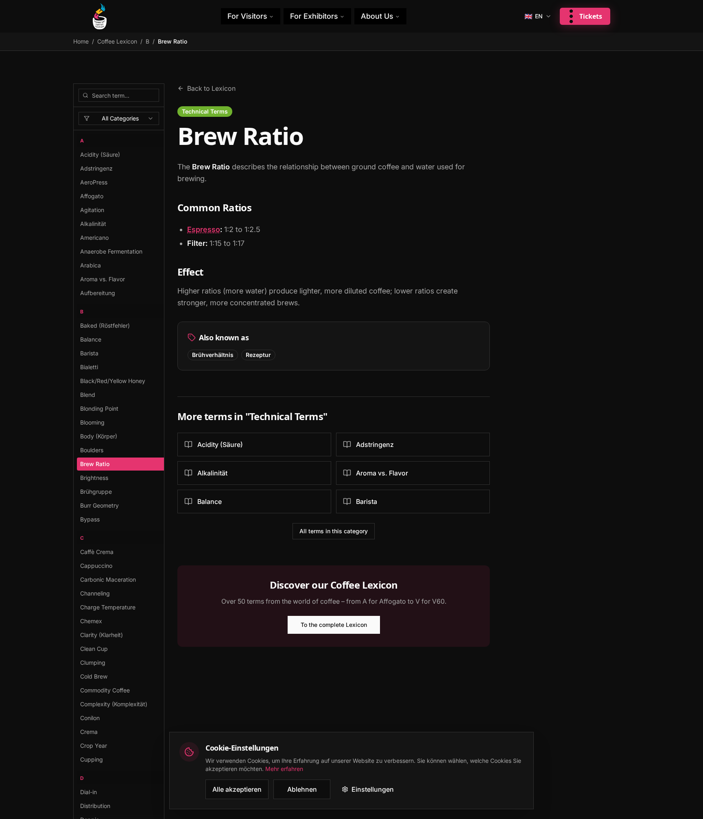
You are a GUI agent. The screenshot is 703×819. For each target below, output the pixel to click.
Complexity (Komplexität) (113, 704)
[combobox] (119, 118)
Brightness (94, 477)
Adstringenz (96, 168)
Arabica (90, 265)
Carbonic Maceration (108, 579)
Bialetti (89, 367)
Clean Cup (94, 648)
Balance (90, 339)
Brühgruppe (96, 491)
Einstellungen (373, 789)
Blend (87, 394)
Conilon (90, 717)
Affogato (91, 196)
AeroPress (93, 182)
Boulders (91, 450)
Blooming (92, 422)
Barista (89, 353)
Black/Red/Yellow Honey (112, 380)
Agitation (92, 209)
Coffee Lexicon (117, 41)
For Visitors (247, 16)
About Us (377, 16)
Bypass (90, 519)
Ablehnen (302, 789)
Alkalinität (93, 223)
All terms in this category (333, 531)
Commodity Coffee (105, 690)
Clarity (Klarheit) (101, 634)
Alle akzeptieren (237, 789)
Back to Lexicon (211, 88)
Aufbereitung (97, 292)
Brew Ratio (94, 463)
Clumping (92, 662)
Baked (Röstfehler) (105, 325)
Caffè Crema (97, 551)
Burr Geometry (99, 505)
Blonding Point (99, 408)
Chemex (91, 621)
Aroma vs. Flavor (102, 279)
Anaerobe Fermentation (111, 251)
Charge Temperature (107, 607)
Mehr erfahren (284, 768)
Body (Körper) (98, 436)
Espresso (203, 229)
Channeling (95, 593)
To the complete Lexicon (334, 624)
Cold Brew (93, 676)
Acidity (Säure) (100, 154)
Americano (94, 237)
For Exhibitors (314, 16)
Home (81, 41)
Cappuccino (96, 565)
